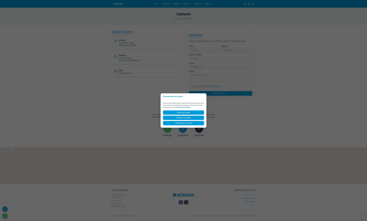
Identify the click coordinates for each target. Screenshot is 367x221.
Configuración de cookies (183, 123)
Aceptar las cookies (183, 112)
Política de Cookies (184, 107)
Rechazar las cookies (183, 118)
